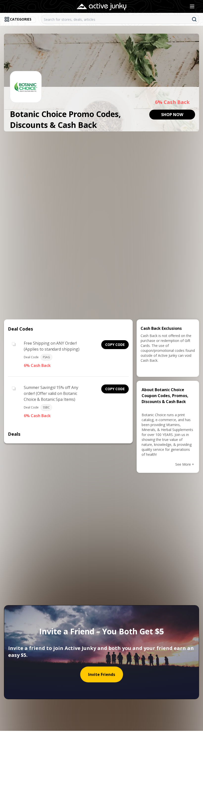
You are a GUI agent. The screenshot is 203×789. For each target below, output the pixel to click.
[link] (172, 115)
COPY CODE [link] (115, 344)
